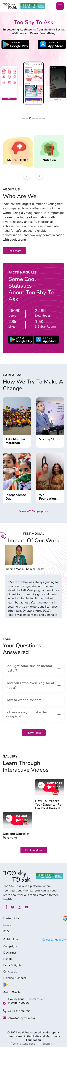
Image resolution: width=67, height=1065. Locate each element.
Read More (14, 251)
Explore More (33, 850)
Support (47, 1043)
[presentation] (26, 176)
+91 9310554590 (19, 1011)
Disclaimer (9, 952)
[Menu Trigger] (60, 6)
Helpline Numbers (14, 978)
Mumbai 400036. (18, 1003)
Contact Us (10, 971)
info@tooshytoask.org (21, 1018)
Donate (7, 959)
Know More (33, 733)
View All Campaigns (33, 511)
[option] (33, 581)
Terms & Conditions (23, 1043)
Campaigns (10, 946)
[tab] (33, 668)
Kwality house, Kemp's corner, (26, 999)
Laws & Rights (12, 965)
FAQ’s (7, 931)
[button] (33, 118)
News (7, 925)
